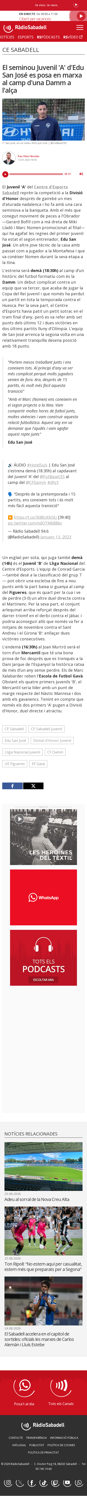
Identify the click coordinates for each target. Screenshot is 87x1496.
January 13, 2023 (55, 537)
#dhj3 (52, 482)
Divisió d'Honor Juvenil (52, 740)
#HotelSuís (37, 465)
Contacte (16, 1438)
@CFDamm (36, 482)
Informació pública (64, 1438)
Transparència (36, 1438)
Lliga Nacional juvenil (22, 752)
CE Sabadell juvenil (46, 728)
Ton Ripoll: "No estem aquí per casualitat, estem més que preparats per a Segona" (43, 1266)
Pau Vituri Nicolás (28, 156)
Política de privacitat (43, 1452)
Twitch (55, 1483)
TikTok (43, 1483)
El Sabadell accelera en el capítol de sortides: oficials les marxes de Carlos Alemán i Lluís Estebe (39, 1339)
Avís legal (19, 1445)
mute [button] (81, 174)
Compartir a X (33, 786)
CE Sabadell (14, 728)
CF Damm (55, 752)
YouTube (67, 1483)
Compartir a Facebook (12, 786)
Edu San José (15, 740)
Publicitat (36, 1445)
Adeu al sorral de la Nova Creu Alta (36, 1199)
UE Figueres (15, 763)
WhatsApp (79, 1483)
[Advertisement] (43, 1018)
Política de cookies (61, 1445)
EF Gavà (38, 763)
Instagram (8, 1483)
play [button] (5, 174)
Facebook (31, 1483)
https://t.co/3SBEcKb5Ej (35, 517)
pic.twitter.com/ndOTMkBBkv (35, 523)
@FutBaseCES (52, 476)
